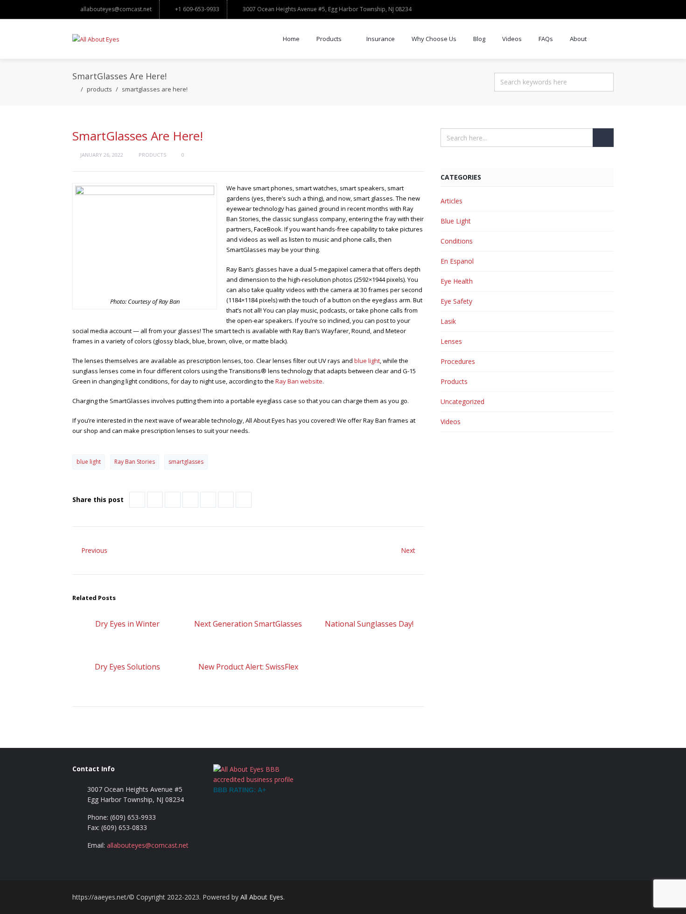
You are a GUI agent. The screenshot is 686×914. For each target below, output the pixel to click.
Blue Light (456, 220)
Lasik (448, 321)
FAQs (546, 39)
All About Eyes (261, 897)
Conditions (457, 241)
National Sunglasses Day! (369, 624)
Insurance (380, 39)
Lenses (451, 341)
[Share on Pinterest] (190, 499)
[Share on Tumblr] (225, 499)
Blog (479, 39)
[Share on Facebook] (137, 499)
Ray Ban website (298, 381)
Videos (512, 39)
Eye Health (457, 281)
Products (329, 39)
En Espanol (457, 261)
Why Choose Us (434, 39)
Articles (451, 200)
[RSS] (604, 897)
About (578, 39)
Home (291, 39)
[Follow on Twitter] (548, 897)
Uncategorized (462, 401)
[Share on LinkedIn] (172, 499)
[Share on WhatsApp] (243, 499)
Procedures (458, 361)
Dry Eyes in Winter (127, 624)
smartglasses (185, 462)
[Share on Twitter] (154, 499)
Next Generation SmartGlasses (248, 624)
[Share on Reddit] (208, 499)
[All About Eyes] (95, 39)
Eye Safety (456, 301)
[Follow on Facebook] (567, 897)
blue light (367, 360)
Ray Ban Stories (134, 462)
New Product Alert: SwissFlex (248, 667)
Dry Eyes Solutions (127, 667)
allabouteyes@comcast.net (116, 9)
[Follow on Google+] (585, 897)
